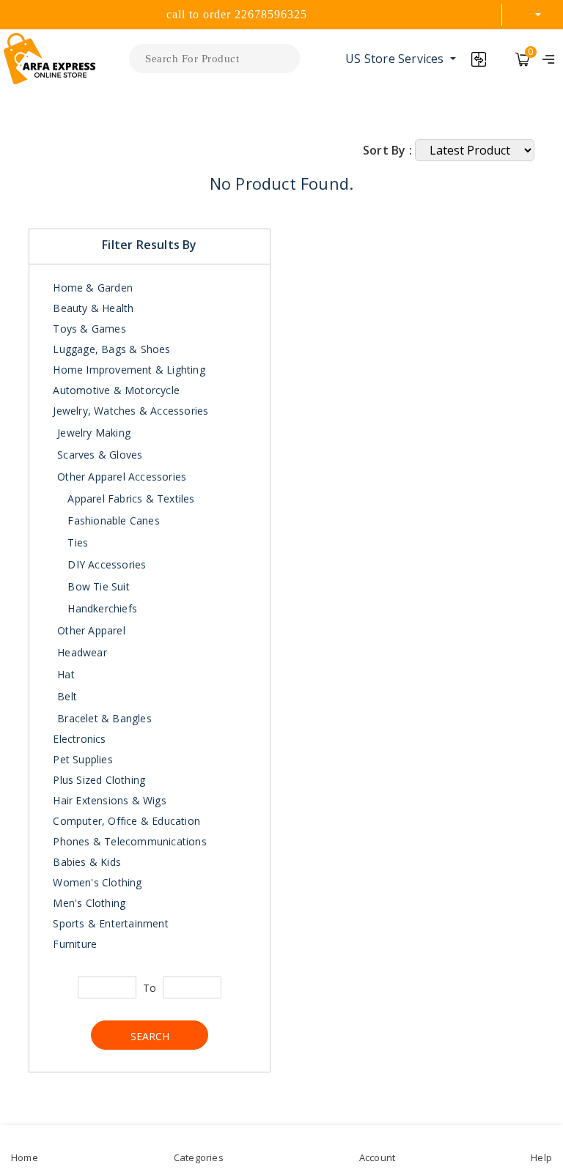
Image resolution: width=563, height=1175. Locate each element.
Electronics (78, 739)
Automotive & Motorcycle (115, 390)
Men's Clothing (87, 903)
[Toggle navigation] (548, 59)
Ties (76, 542)
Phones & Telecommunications (128, 841)
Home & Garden (91, 287)
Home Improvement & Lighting (127, 370)
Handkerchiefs (101, 608)
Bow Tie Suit (97, 586)
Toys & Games (88, 329)
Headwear (82, 652)
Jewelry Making (93, 433)
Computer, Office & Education (125, 821)
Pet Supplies (81, 759)
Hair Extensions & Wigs (108, 800)
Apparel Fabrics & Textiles (129, 498)
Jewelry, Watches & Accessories (129, 411)
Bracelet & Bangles (104, 718)
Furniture (73, 944)
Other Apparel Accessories (121, 476)
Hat (66, 674)
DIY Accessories (105, 564)
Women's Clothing (95, 882)
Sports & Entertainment (109, 923)
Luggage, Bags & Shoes (110, 349)
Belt (67, 696)
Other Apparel (91, 630)
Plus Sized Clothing (97, 780)
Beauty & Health (91, 308)
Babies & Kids (85, 862)
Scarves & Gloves (99, 455)
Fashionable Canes (112, 520)
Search (149, 1036)
